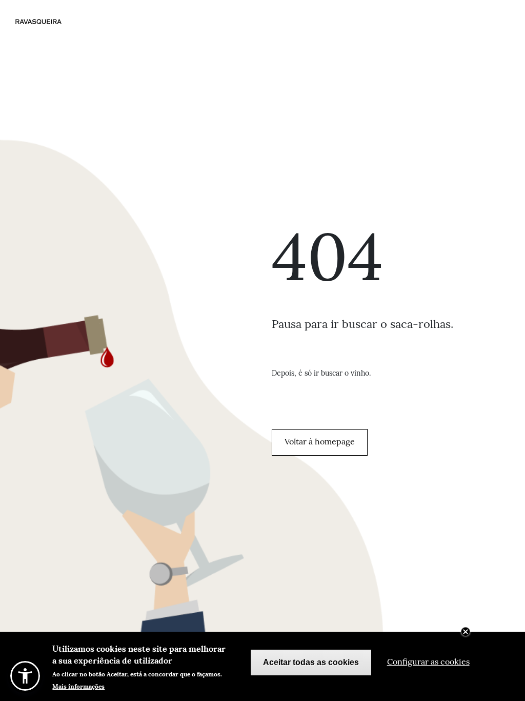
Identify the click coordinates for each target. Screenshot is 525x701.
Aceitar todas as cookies (311, 662)
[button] (25, 676)
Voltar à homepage (320, 442)
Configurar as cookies (428, 662)
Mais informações (78, 686)
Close (465, 632)
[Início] (48, 21)
